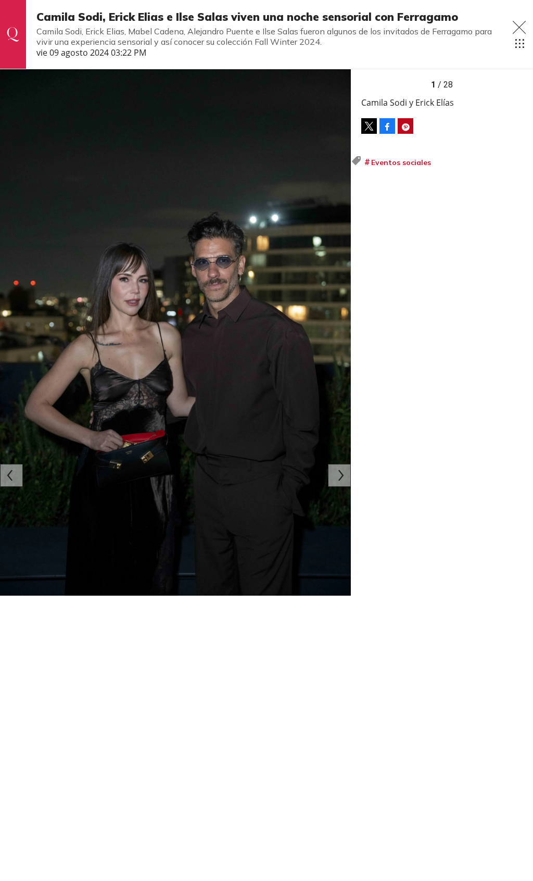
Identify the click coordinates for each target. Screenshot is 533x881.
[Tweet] (369, 126)
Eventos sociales (401, 162)
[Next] (339, 475)
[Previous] (11, 475)
